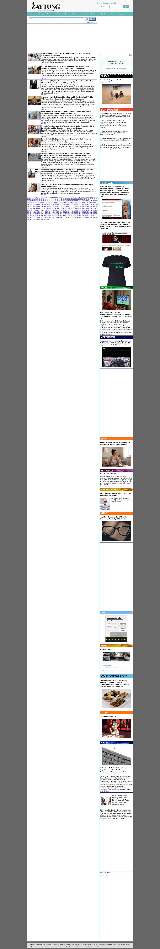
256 (74, 212)
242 (36, 212)
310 (80, 216)
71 (92, 199)
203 (72, 208)
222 (53, 210)
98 (73, 201)
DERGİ (104, 612)
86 (49, 201)
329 (61, 217)
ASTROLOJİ (107, 471)
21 (65, 197)
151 (72, 204)
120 (60, 203)
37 (97, 197)
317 (28, 217)
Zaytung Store (104, 876)
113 (41, 203)
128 (81, 203)
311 (83, 216)
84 (45, 201)
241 (34, 212)
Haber (104, 742)
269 (39, 214)
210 (91, 208)
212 (96, 208)
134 (98, 203)
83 (43, 201)
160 (96, 204)
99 (75, 201)
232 (80, 210)
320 (36, 217)
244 (42, 212)
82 (41, 201)
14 (52, 197)
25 (73, 197)
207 (83, 208)
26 (75, 197)
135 (28, 204)
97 (71, 201)
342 (96, 217)
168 (47, 206)
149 (66, 204)
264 (96, 212)
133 (95, 203)
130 (87, 203)
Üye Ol (113, 3)
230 (74, 210)
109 (31, 203)
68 (87, 199)
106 (94, 201)
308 (74, 216)
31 (85, 197)
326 (53, 217)
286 (85, 214)
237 (94, 210)
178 (74, 206)
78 (34, 201)
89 (55, 201)
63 (77, 199)
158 (91, 204)
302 (58, 216)
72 (94, 199)
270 (42, 214)
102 (83, 201)
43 (38, 199)
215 (34, 210)
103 (85, 201)
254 (69, 212)
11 (46, 197)
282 (74, 214)
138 (36, 204)
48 (47, 199)
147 (61, 204)
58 (67, 199)
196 (53, 208)
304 (64, 216)
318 (31, 217)
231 (77, 210)
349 (45, 219)
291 (28, 216)
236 (91, 210)
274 (53, 214)
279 (66, 214)
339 (88, 217)
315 (93, 216)
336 (80, 217)
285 (83, 214)
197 (55, 208)
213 (28, 210)
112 (39, 203)
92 (61, 201)
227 (66, 210)
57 (65, 199)
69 (88, 199)
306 (69, 216)
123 (68, 203)
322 (42, 217)
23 (69, 197)
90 (57, 201)
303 (61, 216)
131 (90, 203)
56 (63, 199)
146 (58, 204)
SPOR (104, 287)
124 (71, 203)
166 (42, 206)
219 (45, 210)
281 (72, 214)
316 (96, 216)
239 (28, 212)
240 (31, 212)
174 (64, 206)
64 (79, 199)
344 (31, 219)
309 (77, 216)
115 (47, 203)
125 (73, 203)
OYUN (104, 712)
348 (42, 219)
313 (88, 216)
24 (71, 197)
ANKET (104, 646)
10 (44, 197)
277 (61, 214)
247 (50, 212)
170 (53, 206)
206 (80, 208)
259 (83, 212)
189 (34, 208)
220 (47, 210)
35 (93, 197)
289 (94, 214)
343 (28, 219)
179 (77, 206)
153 (77, 204)
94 (65, 201)
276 (58, 214)
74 (98, 199)
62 (75, 199)
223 (55, 210)
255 (72, 212)
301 (55, 216)
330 (64, 217)
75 (28, 201)
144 (53, 204)
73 (96, 199)
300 (53, 216)
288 (91, 214)
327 (55, 217)
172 (58, 206)
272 (47, 214)
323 (45, 217)
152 (74, 204)
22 (67, 197)
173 (61, 206)
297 (45, 216)
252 (64, 212)
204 (74, 208)
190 (36, 208)
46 (43, 199)
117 (52, 203)
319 (34, 217)
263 (94, 212)
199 (61, 208)
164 (36, 206)
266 (31, 214)
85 (47, 201)
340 (91, 217)
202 (69, 208)
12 (48, 197)
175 (66, 206)
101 (80, 201)
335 (77, 217)
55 (61, 199)
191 (39, 208)
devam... (107, 484)
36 (95, 197)
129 (84, 203)
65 (81, 199)
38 (28, 199)
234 (85, 210)
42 (36, 199)
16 (56, 197)
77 (32, 201)
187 (28, 208)
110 (34, 203)
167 (45, 206)
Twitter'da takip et (105, 872)
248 (53, 212)
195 (50, 208)
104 (88, 201)
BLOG (104, 439)
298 (47, 216)
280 (69, 214)
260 (85, 212)
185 (94, 206)
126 (76, 203)
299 (50, 216)
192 (42, 208)
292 (31, 216)
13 (50, 197)
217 (39, 210)
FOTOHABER (107, 183)
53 (57, 199)
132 (92, 203)
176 (69, 206)
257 (77, 212)
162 (31, 206)
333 (72, 217)
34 (91, 197)
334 (74, 217)
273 (50, 214)
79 (36, 201)
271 (45, 214)
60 (71, 199)
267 (34, 214)
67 (85, 199)
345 (34, 219)
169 (50, 206)
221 (50, 210)
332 (69, 217)
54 (59, 199)
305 (66, 216)
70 (90, 199)
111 (36, 203)
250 (58, 212)
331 (66, 217)
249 (55, 212)
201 (66, 208)
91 (59, 201)
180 (80, 206)
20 (63, 197)
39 (30, 199)
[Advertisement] (17, 41)
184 (91, 206)
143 (50, 204)
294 (36, 216)
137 (34, 204)
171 (55, 206)
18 (60, 197)
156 (85, 204)
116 (49, 203)
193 (45, 208)
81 (39, 201)
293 (34, 216)
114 (44, 203)
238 (96, 210)
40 (32, 199)
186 (96, 206)
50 (51, 199)
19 (61, 197)
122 (65, 203)
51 (53, 199)
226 (64, 210)
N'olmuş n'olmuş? (106, 649)
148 (64, 204)
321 (39, 217)
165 (39, 206)
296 (42, 216)
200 (64, 208)
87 (51, 201)
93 (63, 201)
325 (50, 217)
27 (77, 197)
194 (47, 208)
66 (83, 199)
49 (49, 199)
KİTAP (104, 513)
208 (85, 208)
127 (79, 203)
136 (31, 204)
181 (83, 206)
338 (85, 217)
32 (87, 197)
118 (54, 203)
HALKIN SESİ (108, 489)
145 (55, 204)
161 (28, 206)
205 (77, 208)
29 (81, 197)
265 (28, 214)
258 (80, 212)
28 (79, 197)
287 (88, 214)
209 (88, 208)
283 (77, 214)
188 (31, 208)
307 (72, 216)
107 (96, 201)
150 (69, 204)
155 (83, 204)
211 (94, 208)
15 (54, 197)
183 (88, 206)
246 (47, 212)
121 (62, 203)
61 (73, 199)
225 (61, 210)
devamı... (109, 334)
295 (39, 216)
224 (58, 210)
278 (64, 214)
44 (39, 199)
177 (72, 206)
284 (80, 214)
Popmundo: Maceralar (108, 716)
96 (69, 201)
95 (67, 201)
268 (36, 214)
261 (88, 212)
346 (36, 219)
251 (61, 212)
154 (80, 204)
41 (34, 199)
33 (89, 197)
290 (96, 214)
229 (72, 210)
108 (28, 203)
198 (58, 208)
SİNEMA (105, 76)
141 (45, 204)
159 (94, 204)
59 (69, 199)
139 (39, 204)
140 (42, 204)
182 (85, 206)
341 (94, 217)
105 (91, 201)
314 (91, 216)
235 (88, 210)
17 (58, 197)
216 (36, 210)
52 (55, 199)
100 (77, 201)
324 (47, 217)
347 (39, 219)
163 (34, 206)
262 (91, 212)
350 (47, 219)
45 (41, 199)
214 (31, 210)
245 (45, 212)
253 (66, 212)
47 (45, 199)
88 (53, 201)
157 (88, 204)
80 (38, 201)
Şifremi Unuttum (103, 3)
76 (30, 201)
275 (55, 214)
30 (83, 197)
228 (69, 210)
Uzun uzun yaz (92, 22)
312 (85, 216)
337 (83, 217)
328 (58, 217)
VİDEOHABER (108, 337)
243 (39, 212)
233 (83, 210)
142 (47, 204)
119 (57, 203)
